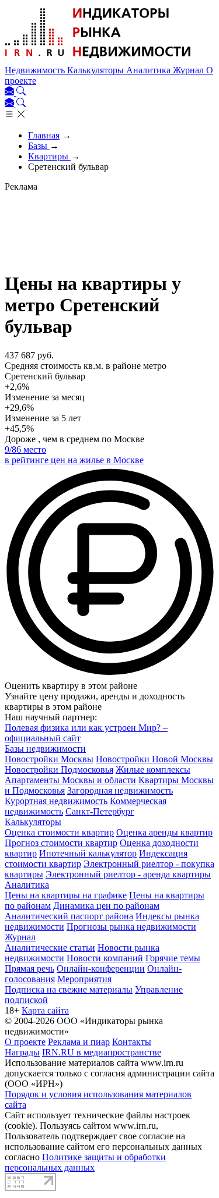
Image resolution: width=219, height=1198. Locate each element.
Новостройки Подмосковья (59, 769)
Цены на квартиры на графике (66, 895)
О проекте (25, 1042)
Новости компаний (105, 958)
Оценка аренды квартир (164, 832)
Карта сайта (45, 1010)
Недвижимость (36, 70)
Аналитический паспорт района (69, 916)
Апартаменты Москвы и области (70, 780)
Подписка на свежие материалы (69, 989)
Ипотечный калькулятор (88, 853)
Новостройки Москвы (49, 759)
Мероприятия (84, 979)
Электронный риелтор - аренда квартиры (128, 874)
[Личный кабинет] (10, 92)
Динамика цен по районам (106, 906)
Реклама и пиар (79, 1042)
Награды (22, 1052)
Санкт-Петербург (99, 811)
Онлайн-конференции (101, 968)
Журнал (189, 70)
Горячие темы (172, 958)
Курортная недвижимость (56, 801)
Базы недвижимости (45, 748)
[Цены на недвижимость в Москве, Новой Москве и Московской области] (98, 60)
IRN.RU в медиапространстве (101, 1052)
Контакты (131, 1042)
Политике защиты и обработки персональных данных (85, 1162)
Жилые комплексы (153, 769)
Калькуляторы (96, 70)
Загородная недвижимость (120, 790)
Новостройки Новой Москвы (154, 759)
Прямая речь (29, 968)
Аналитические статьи (50, 947)
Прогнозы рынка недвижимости (131, 927)
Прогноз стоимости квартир (61, 843)
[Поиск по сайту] (21, 92)
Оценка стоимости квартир (59, 832)
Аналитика (149, 70)
